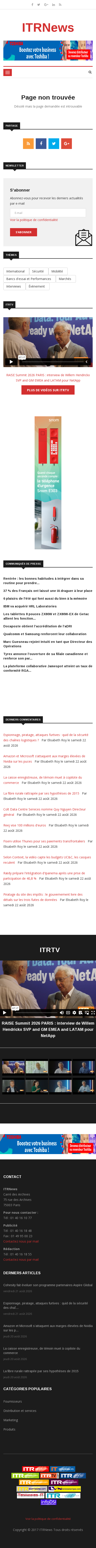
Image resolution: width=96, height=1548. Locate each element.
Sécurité (39, 271)
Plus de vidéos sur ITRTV (48, 390)
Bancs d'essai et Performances (29, 279)
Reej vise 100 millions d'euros (25, 825)
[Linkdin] (53, 4)
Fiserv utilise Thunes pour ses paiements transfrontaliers (44, 841)
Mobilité (58, 271)
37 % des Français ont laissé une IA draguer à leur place (47, 591)
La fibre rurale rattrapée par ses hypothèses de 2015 (41, 793)
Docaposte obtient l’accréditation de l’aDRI (37, 626)
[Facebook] (32, 4)
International (16, 271)
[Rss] (60, 4)
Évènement (38, 286)
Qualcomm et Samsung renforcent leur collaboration (44, 634)
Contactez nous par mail (21, 1241)
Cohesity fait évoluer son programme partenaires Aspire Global (47, 1285)
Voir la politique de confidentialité (34, 220)
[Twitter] (38, 4)
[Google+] (46, 4)
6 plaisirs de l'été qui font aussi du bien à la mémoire (45, 598)
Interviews (14, 286)
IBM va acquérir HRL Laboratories (30, 606)
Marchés (66, 279)
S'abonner (23, 232)
